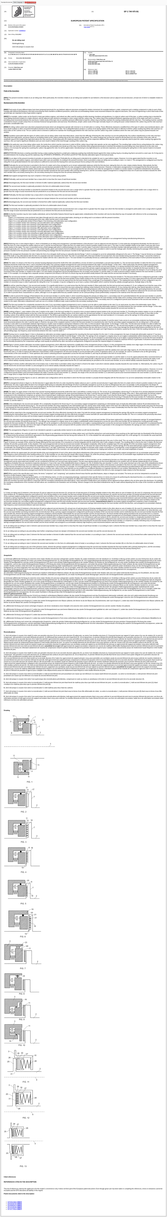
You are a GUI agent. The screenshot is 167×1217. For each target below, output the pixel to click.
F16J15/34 (87, 27)
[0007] (19, 1202)
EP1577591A (12, 1209)
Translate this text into (6, 2)
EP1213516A (12, 1207)
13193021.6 (22, 30)
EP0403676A (12, 1204)
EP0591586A (12, 1202)
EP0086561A (12, 1205)
